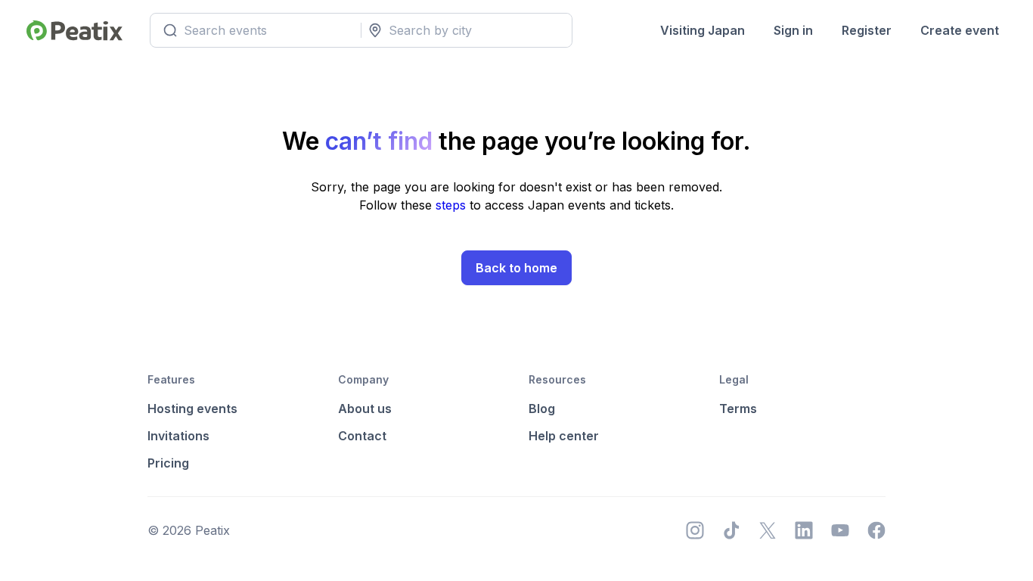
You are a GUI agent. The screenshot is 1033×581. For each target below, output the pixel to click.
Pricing (168, 463)
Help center (564, 435)
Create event (959, 30)
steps (453, 205)
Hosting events (192, 408)
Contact (362, 435)
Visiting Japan (702, 30)
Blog (542, 408)
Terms (738, 408)
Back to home (516, 267)
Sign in (793, 30)
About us (365, 408)
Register (867, 30)
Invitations (178, 435)
